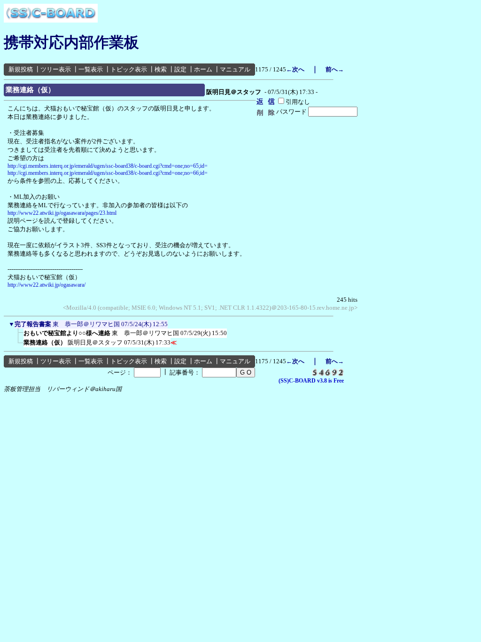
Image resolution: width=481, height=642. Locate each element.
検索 (161, 69)
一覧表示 (90, 69)
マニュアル (235, 69)
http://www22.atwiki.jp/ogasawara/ (46, 285)
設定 (180, 69)
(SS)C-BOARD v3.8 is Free (311, 380)
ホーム (203, 69)
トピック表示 (128, 69)
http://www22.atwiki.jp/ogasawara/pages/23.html (62, 213)
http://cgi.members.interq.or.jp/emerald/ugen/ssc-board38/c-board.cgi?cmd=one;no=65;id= (108, 166)
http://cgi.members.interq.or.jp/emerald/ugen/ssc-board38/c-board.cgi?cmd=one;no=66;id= (108, 173)
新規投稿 (20, 69)
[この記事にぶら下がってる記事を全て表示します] (18, 336)
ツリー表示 (55, 69)
